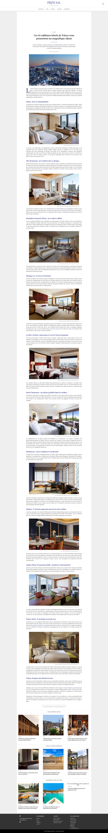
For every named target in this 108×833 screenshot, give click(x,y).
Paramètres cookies (57, 822)
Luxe (47, 9)
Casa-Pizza (72, 824)
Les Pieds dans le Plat (74, 828)
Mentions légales (56, 818)
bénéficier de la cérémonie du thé (62, 210)
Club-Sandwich (73, 822)
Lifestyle (41, 9)
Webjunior (72, 825)
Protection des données (58, 821)
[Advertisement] (54, 20)
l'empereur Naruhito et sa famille (41, 625)
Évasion (53, 9)
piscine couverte (55, 328)
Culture (59, 9)
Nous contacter (56, 819)
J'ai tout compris (73, 819)
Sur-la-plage (72, 826)
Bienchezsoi (72, 818)
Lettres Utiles (73, 821)
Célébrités (67, 9)
